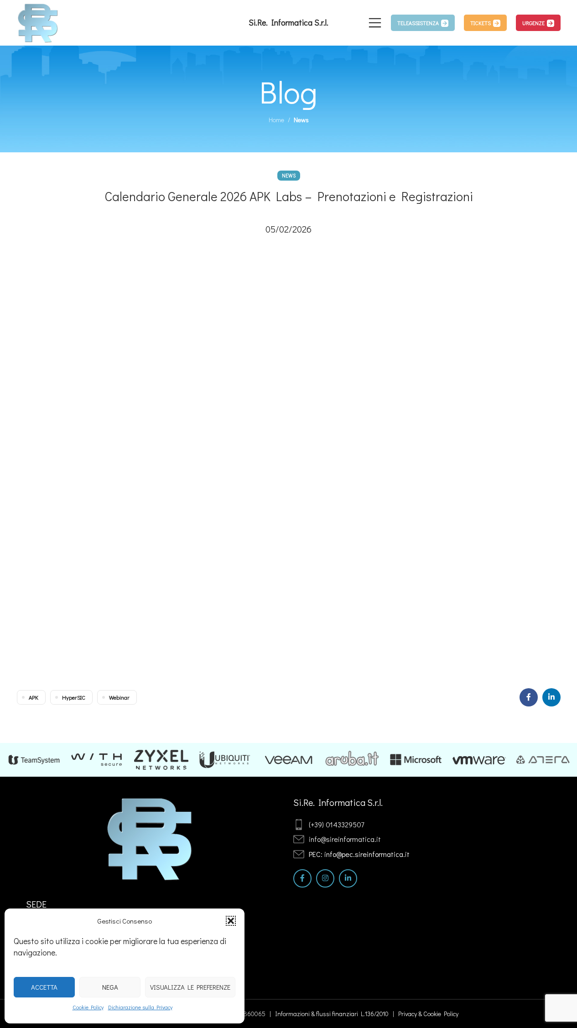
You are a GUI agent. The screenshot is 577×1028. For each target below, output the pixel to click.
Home (276, 119)
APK (33, 697)
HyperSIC (73, 697)
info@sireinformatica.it (345, 839)
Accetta (44, 987)
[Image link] (150, 837)
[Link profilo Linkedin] (551, 697)
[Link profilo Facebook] (529, 697)
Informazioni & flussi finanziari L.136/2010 (332, 1013)
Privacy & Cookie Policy (428, 1013)
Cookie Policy (88, 1007)
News (301, 119)
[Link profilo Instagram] (325, 878)
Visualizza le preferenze (190, 987)
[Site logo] (38, 21)
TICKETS (480, 22)
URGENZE (533, 22)
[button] (230, 920)
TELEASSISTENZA (418, 22)
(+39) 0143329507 (336, 824)
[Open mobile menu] (375, 23)
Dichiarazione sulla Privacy (140, 1007)
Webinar (119, 697)
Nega (110, 987)
